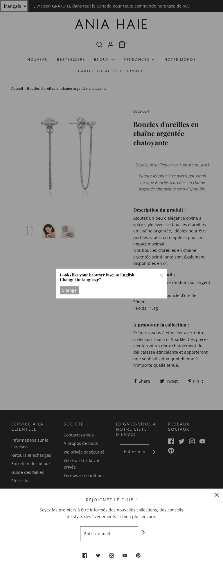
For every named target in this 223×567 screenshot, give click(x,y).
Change (69, 290)
